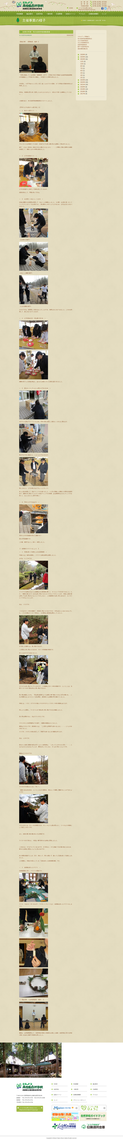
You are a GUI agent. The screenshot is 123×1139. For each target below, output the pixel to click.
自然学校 (39, 14)
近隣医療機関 (93, 14)
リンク (104, 14)
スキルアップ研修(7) (83, 36)
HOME (71, 8)
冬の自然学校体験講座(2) (85, 38)
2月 (81, 77)
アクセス (82, 14)
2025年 (82, 57)
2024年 (82, 59)
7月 (81, 68)
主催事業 (59, 14)
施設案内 (29, 14)
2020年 (82, 87)
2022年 (82, 82)
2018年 (82, 91)
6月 (81, 70)
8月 (81, 66)
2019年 (82, 89)
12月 (81, 61)
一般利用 (49, 14)
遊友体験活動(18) (83, 48)
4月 (81, 73)
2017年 (82, 93)
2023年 (82, 80)
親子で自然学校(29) (83, 46)
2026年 (82, 54)
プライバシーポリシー (79, 1100)
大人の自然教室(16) (83, 42)
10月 (81, 64)
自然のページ (70, 14)
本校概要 (19, 14)
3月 (81, 75)
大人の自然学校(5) (83, 40)
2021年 (82, 84)
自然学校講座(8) (82, 44)
